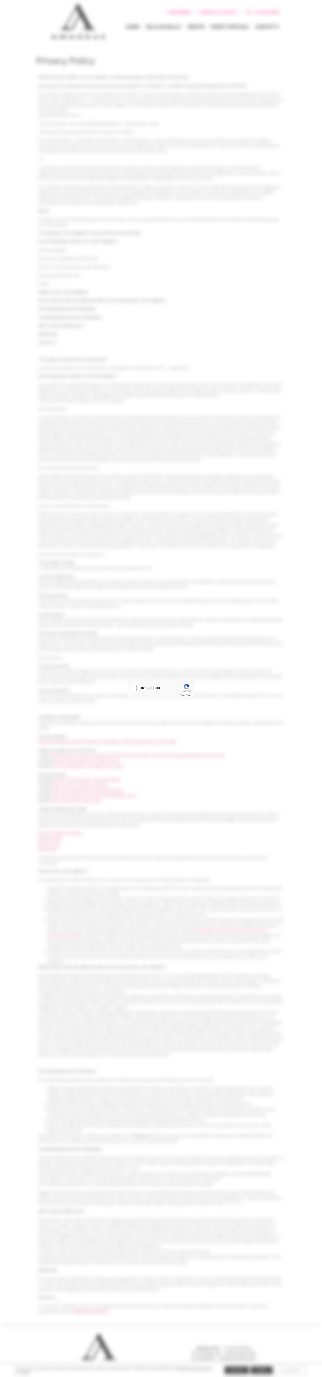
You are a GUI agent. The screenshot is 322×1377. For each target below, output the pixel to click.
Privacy (182, 695)
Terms (188, 695)
